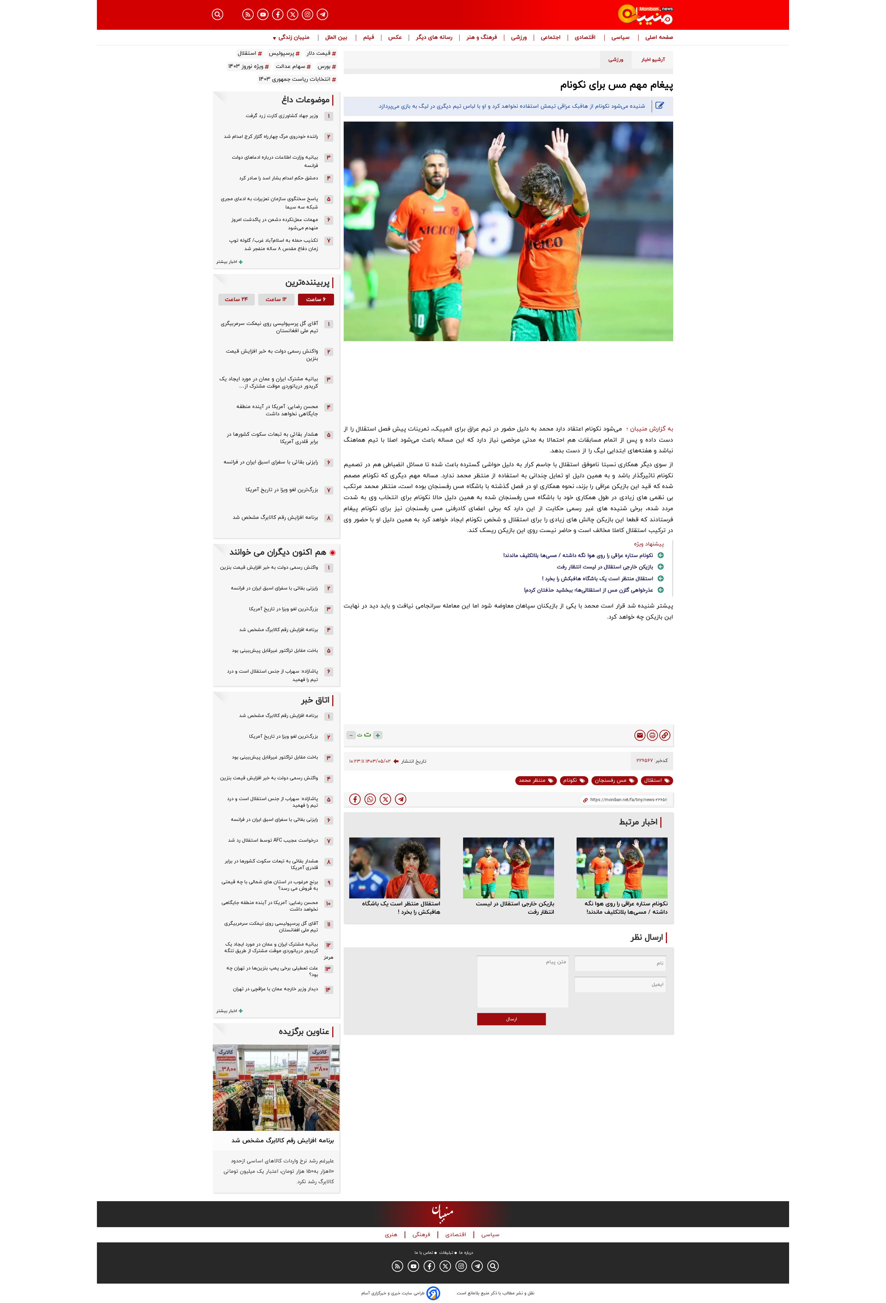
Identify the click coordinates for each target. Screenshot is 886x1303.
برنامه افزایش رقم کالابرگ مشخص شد (275, 517)
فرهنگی (422, 1235)
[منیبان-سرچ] (493, 1266)
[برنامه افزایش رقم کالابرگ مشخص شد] (276, 1087)
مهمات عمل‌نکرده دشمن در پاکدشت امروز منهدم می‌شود (274, 223)
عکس (395, 38)
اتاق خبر (315, 700)
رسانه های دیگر (434, 38)
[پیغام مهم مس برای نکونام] (400, 799)
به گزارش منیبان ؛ (649, 429)
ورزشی (519, 38)
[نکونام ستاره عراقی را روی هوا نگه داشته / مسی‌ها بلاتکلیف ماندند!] (622, 867)
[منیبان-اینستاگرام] (307, 14)
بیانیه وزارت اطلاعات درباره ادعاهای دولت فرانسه (275, 161)
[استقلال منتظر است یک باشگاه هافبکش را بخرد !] (394, 867)
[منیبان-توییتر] (292, 14)
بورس (324, 66)
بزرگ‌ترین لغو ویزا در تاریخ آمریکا (281, 490)
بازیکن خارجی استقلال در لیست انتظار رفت (605, 567)
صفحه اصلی (659, 38)
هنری (392, 1235)
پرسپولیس (281, 53)
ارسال (511, 1019)
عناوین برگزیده (304, 1032)
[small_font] (351, 735)
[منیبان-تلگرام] (322, 14)
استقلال (653, 780)
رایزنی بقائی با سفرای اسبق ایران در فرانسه (271, 462)
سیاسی (621, 38)
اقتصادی (586, 38)
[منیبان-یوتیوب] (263, 14)
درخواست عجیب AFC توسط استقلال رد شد (273, 840)
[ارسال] (639, 735)
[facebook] (355, 799)
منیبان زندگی (294, 38)
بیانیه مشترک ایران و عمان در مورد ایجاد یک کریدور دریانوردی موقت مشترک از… (268, 382)
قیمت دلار (319, 53)
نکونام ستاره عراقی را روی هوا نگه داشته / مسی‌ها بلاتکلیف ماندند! (578, 555)
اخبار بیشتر (226, 262)
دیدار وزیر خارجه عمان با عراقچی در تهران (275, 989)
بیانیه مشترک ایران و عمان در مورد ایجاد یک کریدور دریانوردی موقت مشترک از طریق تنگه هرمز (278, 951)
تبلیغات (446, 1253)
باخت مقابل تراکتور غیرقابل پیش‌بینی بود (275, 650)
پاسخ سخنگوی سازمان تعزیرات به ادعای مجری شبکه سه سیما (269, 203)
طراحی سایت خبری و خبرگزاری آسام (393, 1293)
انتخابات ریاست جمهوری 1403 (295, 79)
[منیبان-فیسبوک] (277, 14)
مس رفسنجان (610, 780)
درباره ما (466, 1253)
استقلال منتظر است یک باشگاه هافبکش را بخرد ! (597, 579)
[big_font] (377, 735)
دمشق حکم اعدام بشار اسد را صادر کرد (278, 178)
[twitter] (385, 799)
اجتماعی (551, 38)
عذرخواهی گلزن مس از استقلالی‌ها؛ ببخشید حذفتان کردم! (588, 590)
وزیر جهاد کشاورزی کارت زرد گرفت (282, 116)
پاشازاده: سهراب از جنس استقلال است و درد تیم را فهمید (272, 675)
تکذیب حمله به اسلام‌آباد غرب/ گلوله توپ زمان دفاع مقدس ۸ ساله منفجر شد (273, 244)
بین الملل (337, 38)
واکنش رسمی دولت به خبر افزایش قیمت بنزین (269, 567)
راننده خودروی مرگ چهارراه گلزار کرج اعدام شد (271, 136)
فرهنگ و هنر (482, 38)
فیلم (368, 38)
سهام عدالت (290, 66)
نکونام (570, 780)
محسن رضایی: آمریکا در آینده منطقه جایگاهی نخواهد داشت (277, 410)
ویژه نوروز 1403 (245, 66)
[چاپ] (652, 735)
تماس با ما (424, 1253)
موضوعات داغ (305, 100)
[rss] (248, 14)
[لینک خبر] (664, 735)
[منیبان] (604, 15)
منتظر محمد (532, 780)
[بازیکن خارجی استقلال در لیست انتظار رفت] (508, 867)
